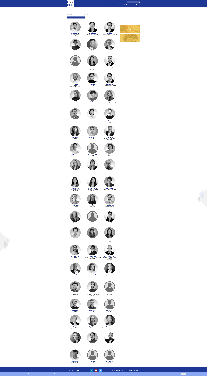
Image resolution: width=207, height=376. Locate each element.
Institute (137, 4)
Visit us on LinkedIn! (91, 370)
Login (125, 370)
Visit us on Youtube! (96, 370)
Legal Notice (136, 370)
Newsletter (118, 370)
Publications (118, 4)
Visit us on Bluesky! (100, 370)
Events (125, 4)
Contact (113, 370)
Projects (111, 4)
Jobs (122, 370)
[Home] (70, 3)
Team (131, 4)
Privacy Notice (129, 370)
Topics (105, 4)
